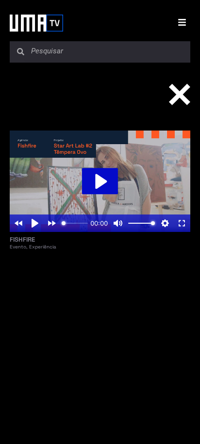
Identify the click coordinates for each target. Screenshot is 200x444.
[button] (184, 25)
